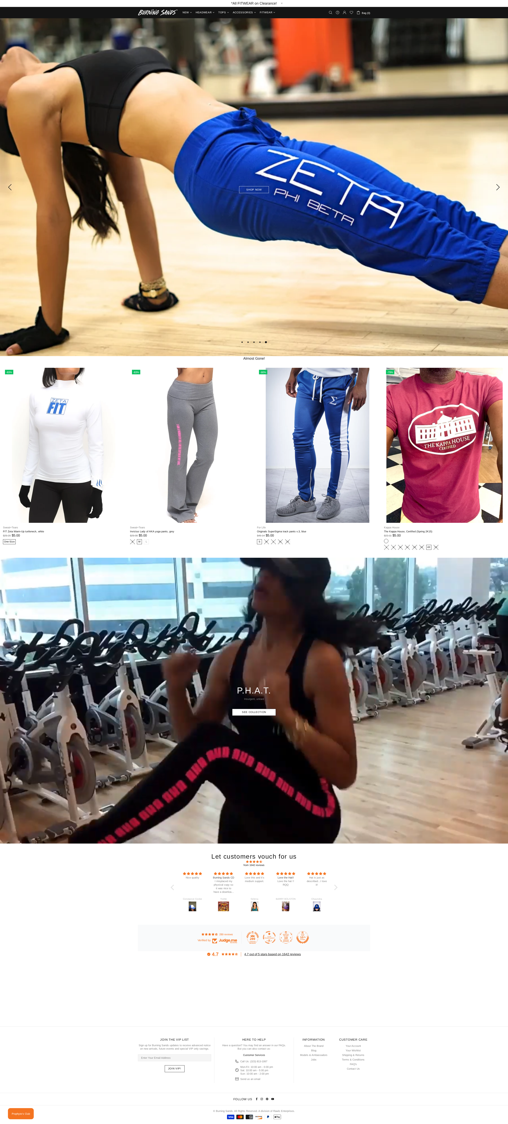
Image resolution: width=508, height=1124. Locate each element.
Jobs (314, 1059)
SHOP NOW (254, 189)
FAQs (282, 1045)
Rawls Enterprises (283, 1111)
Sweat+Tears (10, 528)
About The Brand (313, 1045)
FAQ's (353, 1064)
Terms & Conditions (353, 1059)
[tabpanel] (254, 187)
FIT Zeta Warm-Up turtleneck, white (277, 532)
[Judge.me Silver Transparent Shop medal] (269, 938)
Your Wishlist (353, 1050)
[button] (173, 888)
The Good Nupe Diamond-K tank (21, 532)
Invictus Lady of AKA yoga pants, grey (406, 532)
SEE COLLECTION (254, 712)
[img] (254, 862)
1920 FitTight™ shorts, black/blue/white (153, 532)
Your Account (353, 1045)
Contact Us (353, 1068)
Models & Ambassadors (313, 1055)
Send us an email (250, 1079)
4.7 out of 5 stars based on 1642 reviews (272, 955)
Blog (313, 1050)
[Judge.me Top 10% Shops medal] (302, 938)
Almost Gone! (254, 359)
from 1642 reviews (254, 865)
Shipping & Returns (353, 1055)
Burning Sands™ (158, 12)
